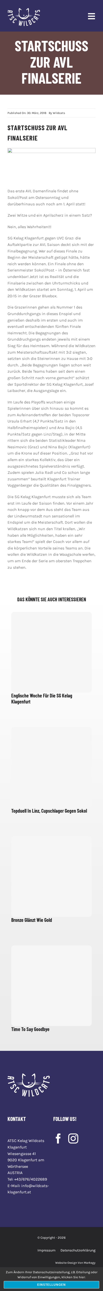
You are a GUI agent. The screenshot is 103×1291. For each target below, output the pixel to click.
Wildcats (59, 113)
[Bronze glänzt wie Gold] (51, 876)
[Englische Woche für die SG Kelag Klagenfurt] (51, 652)
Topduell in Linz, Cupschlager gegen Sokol (49, 811)
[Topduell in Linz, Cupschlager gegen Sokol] (51, 767)
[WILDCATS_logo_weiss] (24, 10)
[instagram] (73, 1138)
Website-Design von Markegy (75, 1262)
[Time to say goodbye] (51, 985)
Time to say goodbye (30, 1029)
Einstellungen (51, 1284)
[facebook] (58, 1138)
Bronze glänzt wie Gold (31, 920)
